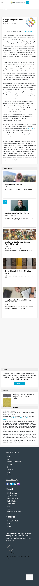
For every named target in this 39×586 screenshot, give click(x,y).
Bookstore (10, 470)
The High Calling (11, 501)
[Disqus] (19, 343)
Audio (8, 509)
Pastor (9, 523)
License (9, 467)
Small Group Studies (13, 498)
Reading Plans (11, 504)
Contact (9, 472)
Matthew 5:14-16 (29, 31)
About (5, 6)
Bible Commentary (12, 493)
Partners (9, 464)
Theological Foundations (14, 462)
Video (8, 506)
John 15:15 (30, 128)
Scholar (9, 526)
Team (8, 459)
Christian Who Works (13, 521)
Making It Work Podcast (14, 511)
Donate (5, 9)
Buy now (15, 401)
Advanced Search (11, 480)
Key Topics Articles (12, 496)
